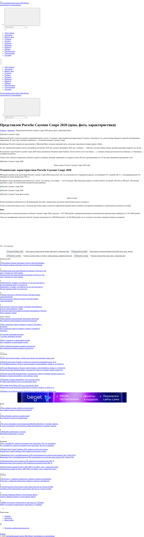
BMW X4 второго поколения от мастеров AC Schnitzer (21, 505)
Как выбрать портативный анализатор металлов (18, 321)
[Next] (3, 352)
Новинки (8, 45)
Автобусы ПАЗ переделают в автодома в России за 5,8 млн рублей (25, 489)
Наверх (3, 534)
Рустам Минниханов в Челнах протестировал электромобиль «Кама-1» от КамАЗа (32, 364)
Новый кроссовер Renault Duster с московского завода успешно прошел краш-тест (31, 370)
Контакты (8, 518)
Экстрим (7, 55)
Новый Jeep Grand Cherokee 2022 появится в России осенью (23, 451)
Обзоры (7, 49)
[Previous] (1, 352)
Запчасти (7, 43)
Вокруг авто (9, 37)
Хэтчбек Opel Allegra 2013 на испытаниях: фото (18, 382)
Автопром (8, 35)
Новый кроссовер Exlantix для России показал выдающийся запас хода (27, 358)
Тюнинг (7, 41)
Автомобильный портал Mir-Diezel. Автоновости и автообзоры (30, 536)
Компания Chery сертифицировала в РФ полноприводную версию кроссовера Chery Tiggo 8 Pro (37, 457)
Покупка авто (9, 51)
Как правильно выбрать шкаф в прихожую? (17, 348)
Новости (7, 47)
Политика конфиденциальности (16, 528)
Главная (7, 516)
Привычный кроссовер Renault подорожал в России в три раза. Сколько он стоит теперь (22, 276)
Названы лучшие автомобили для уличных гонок (19, 376)
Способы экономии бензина (11, 336)
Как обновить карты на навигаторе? (14, 418)
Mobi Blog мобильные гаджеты (12, 434)
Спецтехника (9, 53)
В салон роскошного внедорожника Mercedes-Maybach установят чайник (28, 426)
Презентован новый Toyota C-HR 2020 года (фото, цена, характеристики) (28, 469)
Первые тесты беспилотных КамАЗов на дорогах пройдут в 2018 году (27, 387)
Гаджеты (7, 39)
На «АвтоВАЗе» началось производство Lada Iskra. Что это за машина (27, 445)
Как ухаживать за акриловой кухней (14, 342)
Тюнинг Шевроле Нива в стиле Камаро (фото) (18, 497)
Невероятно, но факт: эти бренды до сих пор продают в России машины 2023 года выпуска (21, 288)
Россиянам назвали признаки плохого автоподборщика (21, 265)
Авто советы (9, 33)
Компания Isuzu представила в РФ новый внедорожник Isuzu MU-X (26, 463)
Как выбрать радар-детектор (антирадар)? (16, 410)
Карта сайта (9, 520)
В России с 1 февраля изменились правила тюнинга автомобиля (24, 481)
